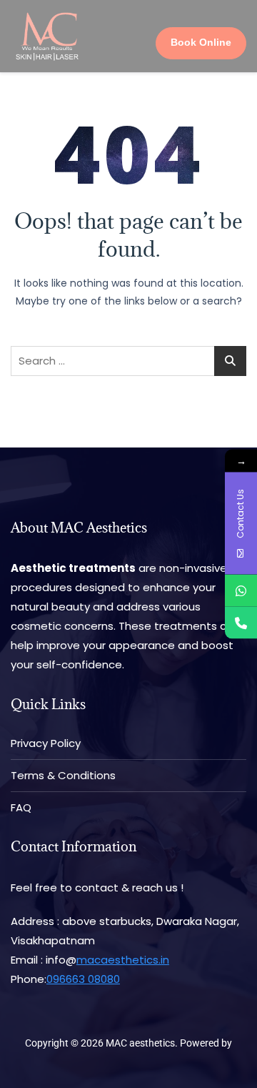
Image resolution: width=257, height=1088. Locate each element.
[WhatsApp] (241, 591)
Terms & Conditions (63, 775)
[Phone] (241, 623)
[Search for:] (128, 361)
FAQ (21, 807)
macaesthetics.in (122, 959)
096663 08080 (83, 978)
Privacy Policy (46, 743)
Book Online (201, 42)
